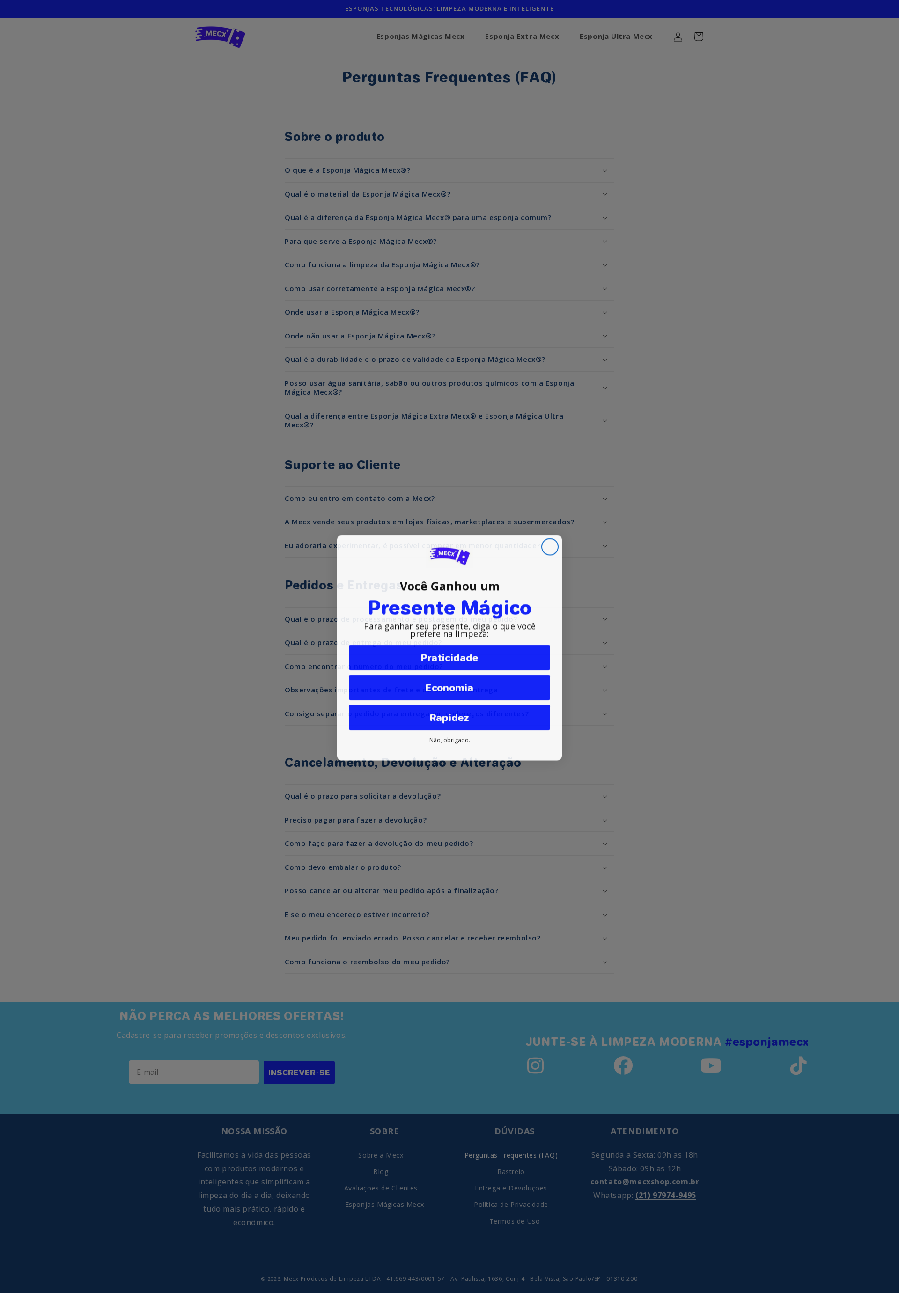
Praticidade (449, 656)
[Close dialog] (550, 545)
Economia (449, 686)
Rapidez (449, 716)
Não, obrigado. (449, 739)
